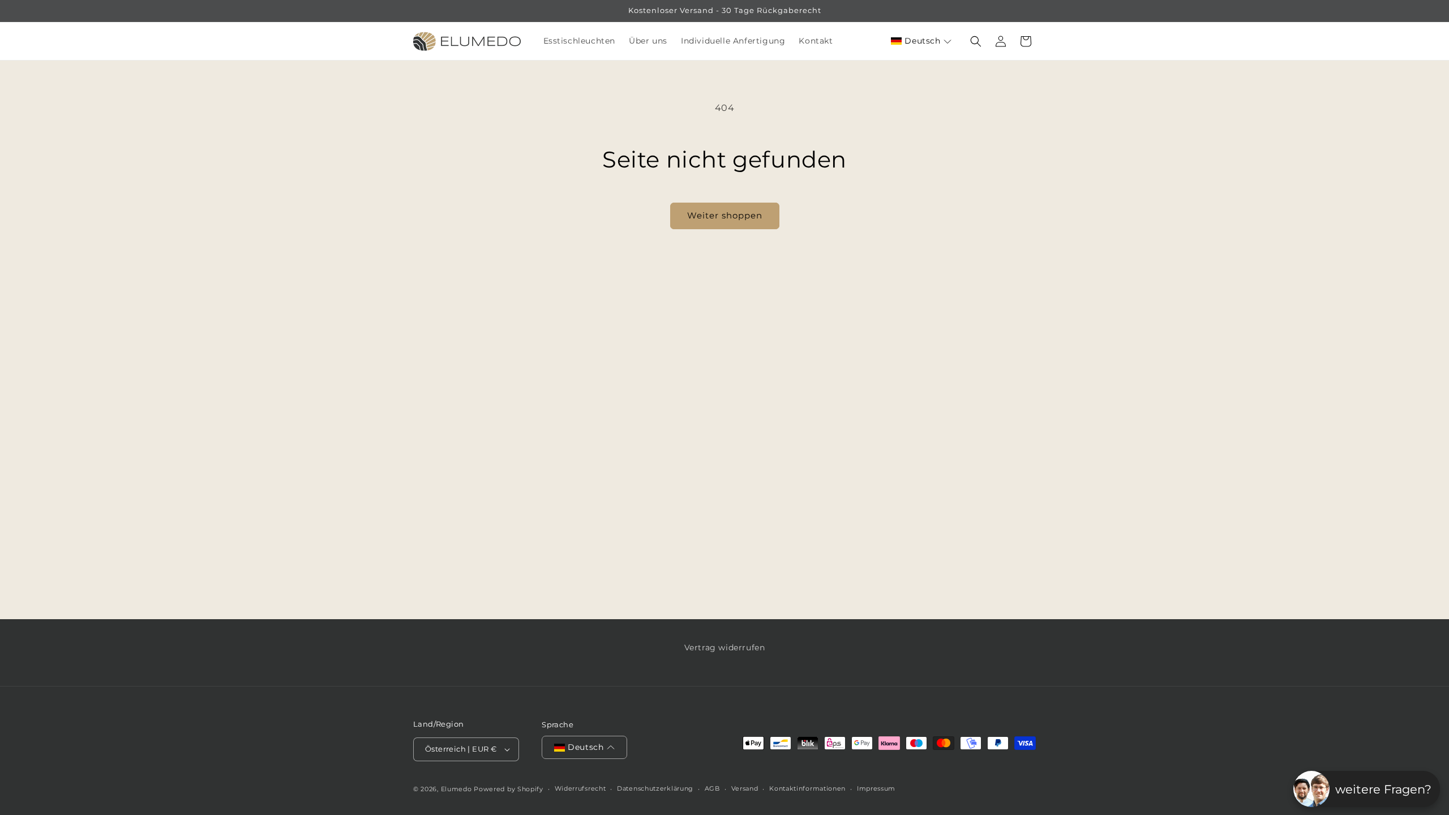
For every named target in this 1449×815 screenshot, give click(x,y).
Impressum (876, 788)
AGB (712, 788)
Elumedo (456, 789)
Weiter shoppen (724, 215)
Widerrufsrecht (580, 788)
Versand (744, 788)
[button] (921, 41)
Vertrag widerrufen (724, 647)
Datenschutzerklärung (655, 788)
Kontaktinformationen (807, 788)
